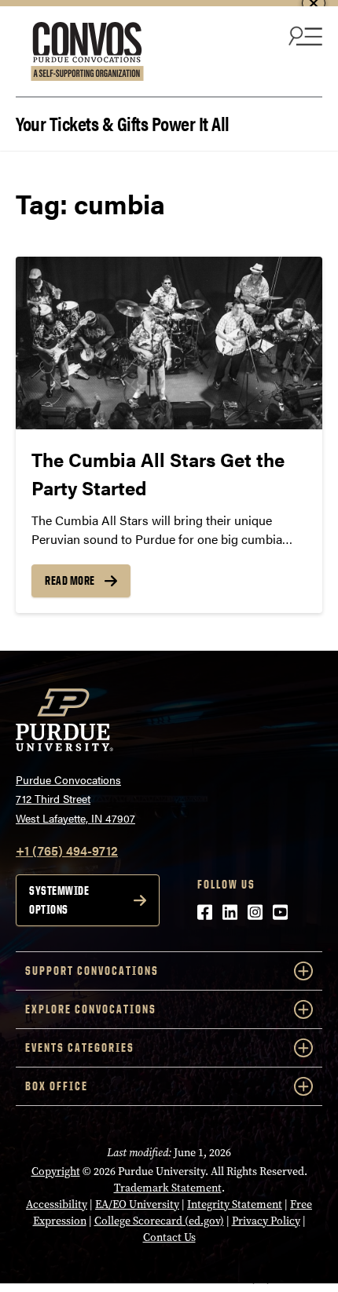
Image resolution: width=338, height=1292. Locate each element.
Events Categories (79, 1047)
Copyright (55, 1171)
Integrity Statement (234, 1204)
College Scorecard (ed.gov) (159, 1221)
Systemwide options (59, 900)
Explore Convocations (90, 1009)
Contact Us (169, 1237)
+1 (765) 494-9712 (67, 850)
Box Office (56, 1085)
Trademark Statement (168, 1188)
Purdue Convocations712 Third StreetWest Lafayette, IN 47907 (75, 799)
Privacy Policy (266, 1221)
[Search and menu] (303, 35)
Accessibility (56, 1204)
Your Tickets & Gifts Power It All (123, 122)
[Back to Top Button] (261, 1280)
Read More (70, 580)
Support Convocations (92, 970)
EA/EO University (137, 1204)
